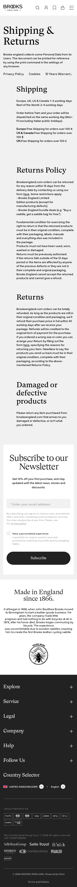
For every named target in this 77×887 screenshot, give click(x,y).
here (26, 194)
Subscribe (38, 558)
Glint (62, 874)
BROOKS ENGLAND (32, 874)
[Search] (37, 8)
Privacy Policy (13, 73)
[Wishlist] (54, 8)
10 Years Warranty (58, 73)
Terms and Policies (38, 881)
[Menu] (71, 8)
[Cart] (62, 8)
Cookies (34, 73)
